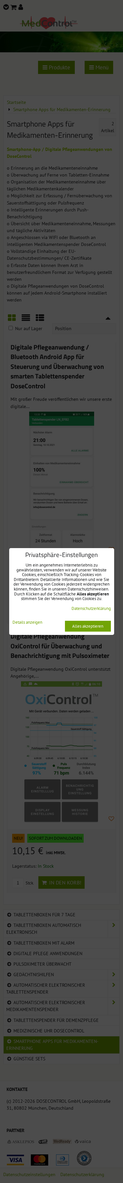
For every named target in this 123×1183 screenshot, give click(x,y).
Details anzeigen (27, 622)
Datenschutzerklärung (91, 608)
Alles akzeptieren (87, 626)
